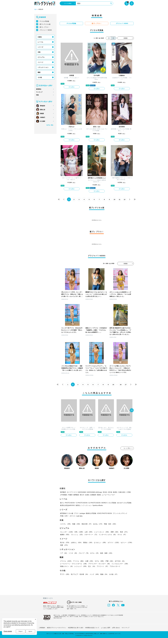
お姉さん (76, 542)
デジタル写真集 (44, 21)
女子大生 (120, 561)
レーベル (40, 42)
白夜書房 (93, 495)
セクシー (127, 542)
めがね (98, 524)
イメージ (40, 62)
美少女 (65, 542)
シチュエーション (43, 67)
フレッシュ (77, 534)
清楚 (64, 545)
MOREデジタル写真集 (108, 503)
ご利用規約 (42, 627)
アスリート (103, 566)
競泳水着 (87, 524)
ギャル (122, 534)
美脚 (115, 532)
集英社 (115, 492)
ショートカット (102, 532)
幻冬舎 (110, 492)
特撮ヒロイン (67, 566)
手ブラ (65, 574)
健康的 (65, 534)
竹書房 (70, 495)
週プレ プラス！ (44, 27)
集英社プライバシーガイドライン (56, 627)
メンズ (95, 574)
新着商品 (38, 89)
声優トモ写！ (64, 516)
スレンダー (67, 532)
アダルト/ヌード (115, 566)
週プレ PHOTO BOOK (67, 503)
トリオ (73, 553)
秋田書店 (63, 492)
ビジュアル (41, 57)
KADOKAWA (82, 492)
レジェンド (80, 566)
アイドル (79, 561)
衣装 (39, 52)
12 (124, 199)
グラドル (66, 561)
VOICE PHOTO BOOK (104, 513)
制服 (76, 524)
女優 (89, 561)
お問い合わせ (116, 627)
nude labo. (79, 516)
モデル (100, 561)
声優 (109, 561)
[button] (131, 410)
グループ (84, 553)
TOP (35, 9)
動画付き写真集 (91, 513)
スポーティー (91, 534)
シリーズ (40, 47)
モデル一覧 (49, 125)
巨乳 (79, 532)
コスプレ (66, 524)
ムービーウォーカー (108, 495)
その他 (40, 77)
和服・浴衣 (110, 524)
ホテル (94, 553)
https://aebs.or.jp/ (58, 617)
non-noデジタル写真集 (124, 503)
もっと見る (127, 448)
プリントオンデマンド (120, 513)
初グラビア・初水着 (80, 574)
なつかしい (100, 542)
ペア (64, 553)
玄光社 (105, 492)
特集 (37, 95)
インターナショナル (108, 534)
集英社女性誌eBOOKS (67, 505)
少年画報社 (63, 495)
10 (114, 199)
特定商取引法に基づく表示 (75, 627)
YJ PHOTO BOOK (82, 503)
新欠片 (82, 495)
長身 (124, 532)
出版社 (40, 37)
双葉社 (99, 495)
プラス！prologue (79, 513)
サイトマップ (125, 627)
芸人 (92, 566)
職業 (39, 72)
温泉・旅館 (106, 553)
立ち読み (72, 87)
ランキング (39, 92)
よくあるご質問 (105, 627)
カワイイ (114, 542)
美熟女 (88, 542)
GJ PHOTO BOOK (94, 503)
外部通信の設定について (92, 627)
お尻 (89, 532)
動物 (104, 574)
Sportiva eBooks (97, 505)
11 (119, 199)
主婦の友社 (122, 492)
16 (120, 384)
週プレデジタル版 (45, 24)
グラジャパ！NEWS (46, 30)
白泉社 (87, 495)
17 (125, 384)
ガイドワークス (72, 492)
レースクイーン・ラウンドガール (74, 564)
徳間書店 (76, 495)
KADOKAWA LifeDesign (94, 492)
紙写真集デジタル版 (66, 513)
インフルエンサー (120, 564)
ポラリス (72, 516)
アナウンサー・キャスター (99, 564)
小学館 (128, 492)
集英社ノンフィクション (84, 505)
